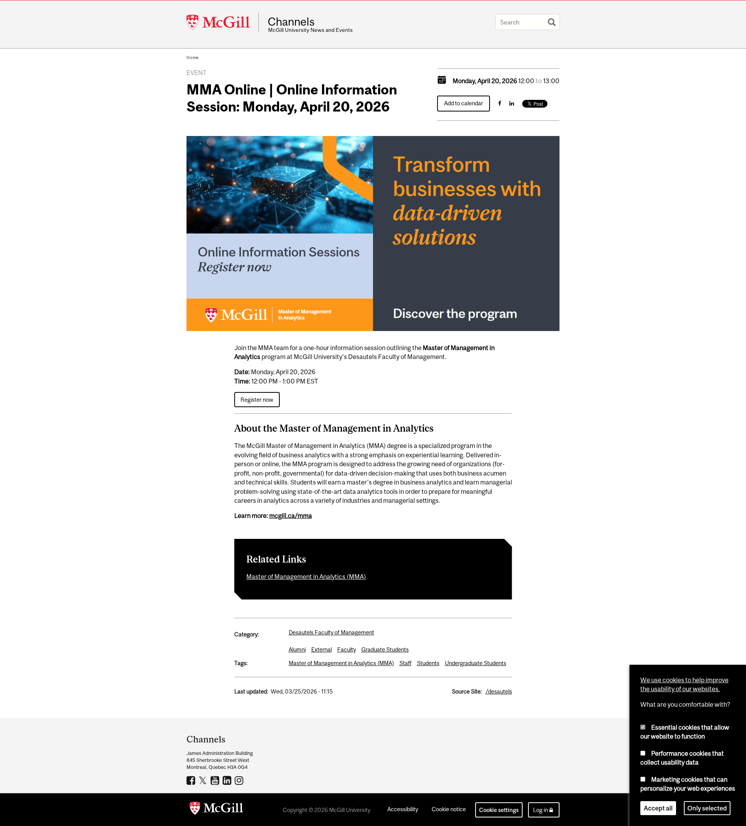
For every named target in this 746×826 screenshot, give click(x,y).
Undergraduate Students (475, 663)
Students (428, 663)
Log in (540, 810)
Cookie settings (499, 810)
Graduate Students (385, 649)
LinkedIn (228, 780)
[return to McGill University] (216, 809)
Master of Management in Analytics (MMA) (306, 576)
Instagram (240, 780)
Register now (257, 399)
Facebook (191, 780)
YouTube (216, 780)
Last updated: (251, 691)
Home (192, 57)
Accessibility (402, 809)
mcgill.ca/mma (290, 515)
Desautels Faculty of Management (331, 632)
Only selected (707, 808)
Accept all (658, 808)
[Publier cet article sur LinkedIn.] (511, 103)
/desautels (499, 691)
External (321, 649)
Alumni (297, 649)
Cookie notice (449, 809)
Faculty (346, 649)
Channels (291, 22)
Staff (405, 663)
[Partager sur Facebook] (499, 103)
